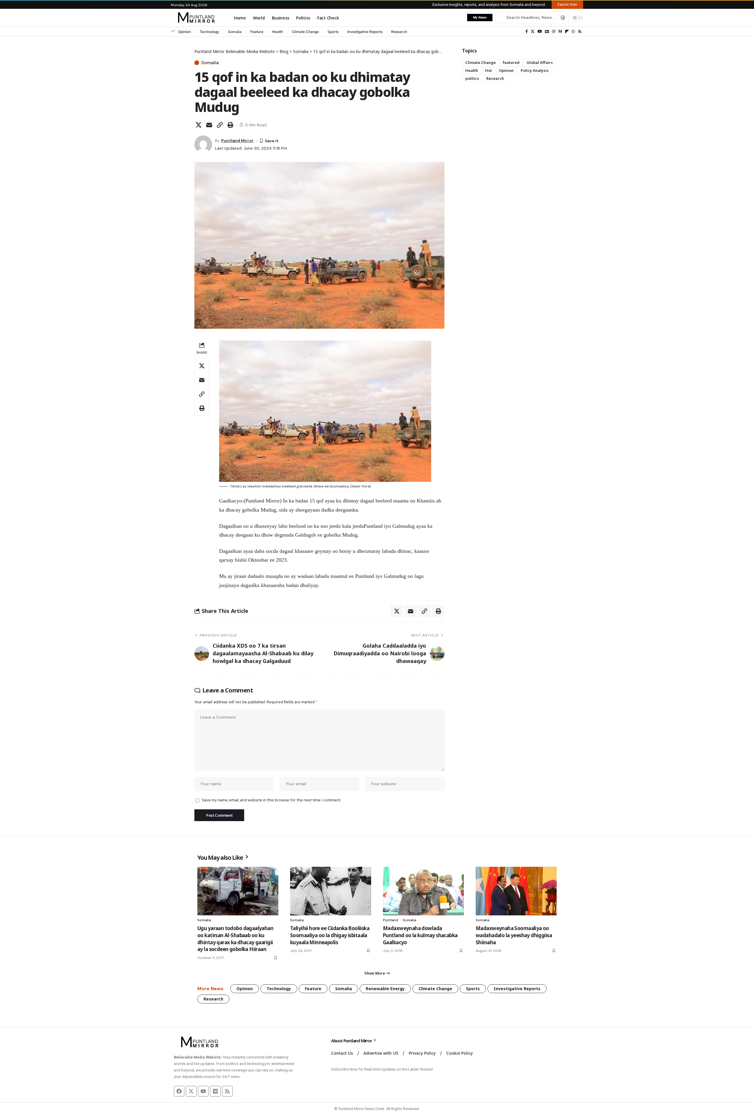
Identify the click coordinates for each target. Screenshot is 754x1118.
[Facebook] (526, 31)
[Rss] (579, 31)
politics (472, 78)
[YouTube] (539, 31)
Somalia (235, 31)
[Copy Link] (220, 125)
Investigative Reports (364, 31)
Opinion (184, 31)
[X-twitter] (191, 1091)
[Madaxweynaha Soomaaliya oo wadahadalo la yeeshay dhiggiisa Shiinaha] (516, 891)
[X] (532, 31)
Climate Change (305, 31)
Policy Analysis (535, 70)
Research (399, 31)
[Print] (230, 125)
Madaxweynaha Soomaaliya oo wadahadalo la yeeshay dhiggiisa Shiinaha (514, 935)
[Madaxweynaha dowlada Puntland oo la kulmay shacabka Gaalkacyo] (423, 891)
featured (511, 62)
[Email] (209, 125)
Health (277, 31)
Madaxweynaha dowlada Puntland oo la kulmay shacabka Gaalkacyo (420, 935)
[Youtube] (203, 1091)
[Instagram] (553, 31)
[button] (567, 4)
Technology (209, 31)
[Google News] (546, 31)
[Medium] (560, 31)
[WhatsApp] (573, 31)
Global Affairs (540, 62)
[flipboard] (566, 31)
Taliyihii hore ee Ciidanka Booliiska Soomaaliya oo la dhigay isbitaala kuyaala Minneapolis (329, 935)
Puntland (390, 920)
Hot (488, 70)
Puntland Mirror (237, 140)
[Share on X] (198, 125)
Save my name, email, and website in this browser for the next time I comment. (271, 800)
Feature (256, 31)
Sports (333, 31)
